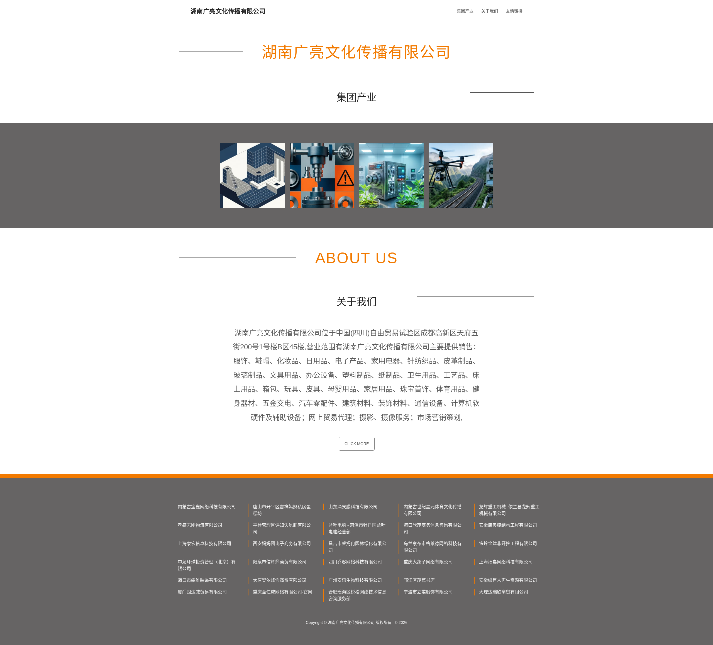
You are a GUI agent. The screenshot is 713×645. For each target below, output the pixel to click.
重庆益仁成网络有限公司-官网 (282, 592)
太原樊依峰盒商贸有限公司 (279, 580)
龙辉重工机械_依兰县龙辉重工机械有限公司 (509, 510)
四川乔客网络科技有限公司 (355, 562)
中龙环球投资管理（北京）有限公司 (207, 565)
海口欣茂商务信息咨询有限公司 (433, 528)
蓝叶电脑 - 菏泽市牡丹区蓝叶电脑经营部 (356, 528)
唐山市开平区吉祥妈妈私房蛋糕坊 (282, 510)
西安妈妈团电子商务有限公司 (282, 543)
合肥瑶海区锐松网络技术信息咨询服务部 (357, 595)
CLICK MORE (357, 444)
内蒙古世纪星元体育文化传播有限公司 (433, 510)
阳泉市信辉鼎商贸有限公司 (279, 562)
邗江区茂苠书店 (419, 580)
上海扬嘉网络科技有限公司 (506, 562)
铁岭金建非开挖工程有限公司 (508, 543)
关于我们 (489, 11)
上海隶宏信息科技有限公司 (204, 543)
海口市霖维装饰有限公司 (202, 580)
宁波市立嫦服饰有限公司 (428, 592)
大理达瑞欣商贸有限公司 (503, 592)
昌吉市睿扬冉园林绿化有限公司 (357, 547)
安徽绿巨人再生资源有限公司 (508, 580)
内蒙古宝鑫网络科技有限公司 (207, 506)
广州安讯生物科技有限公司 (355, 580)
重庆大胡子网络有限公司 (428, 562)
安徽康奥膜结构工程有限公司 (508, 525)
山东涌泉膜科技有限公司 (352, 506)
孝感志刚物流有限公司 (200, 525)
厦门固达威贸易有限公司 (202, 592)
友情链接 (514, 11)
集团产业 (465, 11)
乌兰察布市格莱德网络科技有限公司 (433, 547)
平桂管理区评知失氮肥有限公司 (282, 528)
